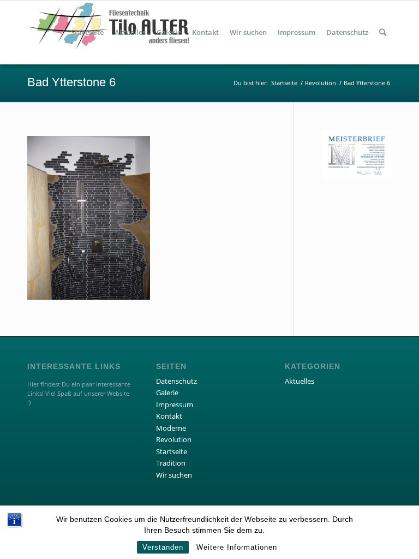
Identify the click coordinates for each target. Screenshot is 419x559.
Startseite (171, 451)
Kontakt (169, 416)
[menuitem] (87, 32)
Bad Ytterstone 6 (71, 82)
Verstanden (162, 547)
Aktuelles (299, 381)
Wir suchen (174, 475)
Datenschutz (176, 381)
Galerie (167, 392)
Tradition (170, 463)
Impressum (174, 404)
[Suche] (383, 32)
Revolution (173, 439)
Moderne (171, 428)
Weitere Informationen (236, 547)
